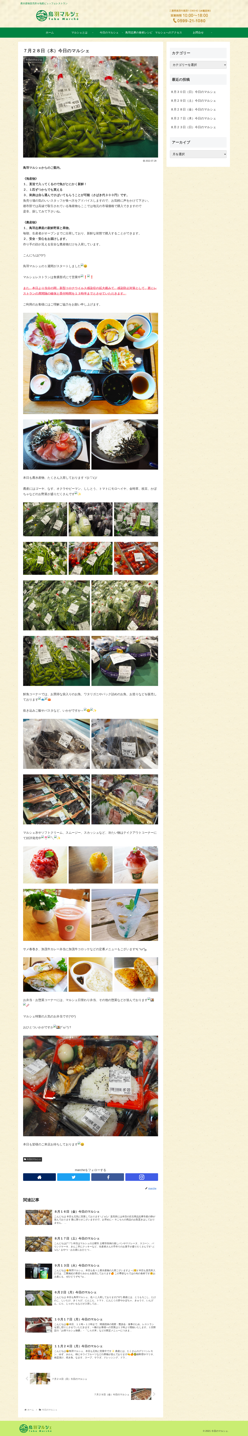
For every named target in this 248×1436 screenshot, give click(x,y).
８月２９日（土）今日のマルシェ (193, 100)
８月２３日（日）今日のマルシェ (193, 127)
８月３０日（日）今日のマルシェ (193, 92)
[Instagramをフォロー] (141, 1177)
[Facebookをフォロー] (107, 1177)
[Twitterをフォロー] (73, 1177)
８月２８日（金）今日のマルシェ (193, 109)
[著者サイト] (39, 1177)
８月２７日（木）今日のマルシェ (193, 118)
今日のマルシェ (34, 1159)
